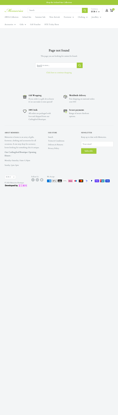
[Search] (85, 10)
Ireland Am (26, 17)
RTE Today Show (52, 24)
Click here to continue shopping (59, 72)
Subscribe (89, 151)
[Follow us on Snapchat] (41, 179)
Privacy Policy (53, 148)
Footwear (67, 17)
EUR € (8, 177)
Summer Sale (40, 17)
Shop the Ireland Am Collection (59, 2)
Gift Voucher (35, 24)
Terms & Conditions (56, 141)
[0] (111, 10)
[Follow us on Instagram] (37, 179)
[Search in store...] (80, 65)
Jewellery (95, 17)
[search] (55, 10)
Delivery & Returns (55, 144)
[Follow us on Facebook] (33, 179)
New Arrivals (54, 17)
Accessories (9, 24)
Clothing (81, 17)
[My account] (107, 10)
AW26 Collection (11, 17)
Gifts (22, 24)
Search (50, 137)
